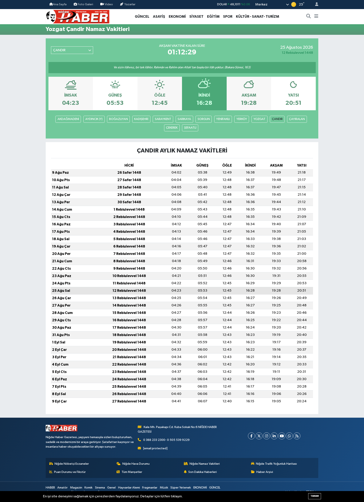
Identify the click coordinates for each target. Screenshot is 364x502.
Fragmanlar (149, 487)
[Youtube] (281, 435)
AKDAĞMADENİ (68, 119)
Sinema (100, 487)
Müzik (164, 487)
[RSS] (296, 435)
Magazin (76, 487)
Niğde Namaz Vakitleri (205, 463)
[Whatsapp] (289, 435)
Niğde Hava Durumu (136, 463)
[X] (259, 435)
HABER (50, 487)
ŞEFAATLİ (190, 127)
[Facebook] (251, 435)
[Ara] (309, 16)
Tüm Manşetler (132, 472)
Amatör (62, 487)
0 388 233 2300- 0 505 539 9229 (166, 439)
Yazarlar (129, 4)
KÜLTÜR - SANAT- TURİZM (257, 16)
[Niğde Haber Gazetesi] (77, 16)
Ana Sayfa (60, 4)
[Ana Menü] (316, 16)
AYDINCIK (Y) (94, 119)
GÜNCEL (142, 16)
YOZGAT (259, 119)
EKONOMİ (177, 16)
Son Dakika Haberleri (202, 472)
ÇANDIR (277, 119)
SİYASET (196, 16)
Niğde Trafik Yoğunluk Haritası (276, 463)
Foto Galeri (85, 4)
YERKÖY (241, 119)
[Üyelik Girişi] (315, 4)
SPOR (227, 16)
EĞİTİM (213, 16)
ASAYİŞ (159, 16)
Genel (111, 487)
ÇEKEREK (172, 127)
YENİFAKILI (223, 119)
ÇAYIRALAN (297, 119)
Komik (88, 487)
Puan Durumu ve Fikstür (70, 472)
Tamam (314, 496)
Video (109, 4)
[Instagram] (266, 435)
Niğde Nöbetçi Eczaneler (72, 463)
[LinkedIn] (274, 435)
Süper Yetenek (180, 487)
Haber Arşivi (264, 472)
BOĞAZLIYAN (118, 119)
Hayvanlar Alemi (129, 487)
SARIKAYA (184, 119)
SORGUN (204, 119)
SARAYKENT (163, 119)
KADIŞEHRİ (141, 119)
